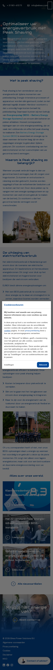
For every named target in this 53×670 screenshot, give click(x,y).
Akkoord (43, 365)
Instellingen (9, 365)
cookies (7, 330)
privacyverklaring (32, 330)
